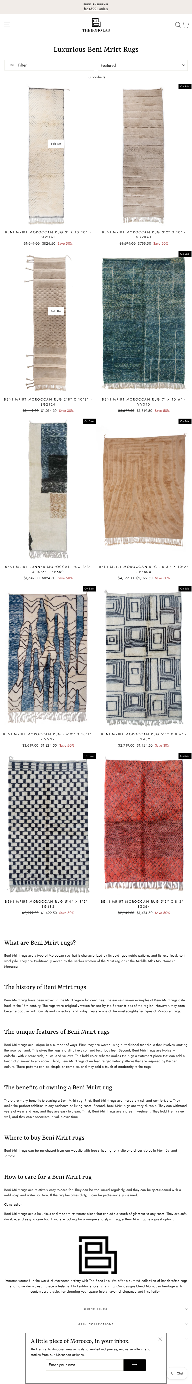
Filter (21, 65)
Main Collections (96, 1324)
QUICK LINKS (96, 1309)
